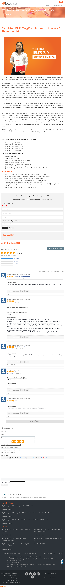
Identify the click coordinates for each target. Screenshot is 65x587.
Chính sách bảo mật (49, 553)
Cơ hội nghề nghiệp (57, 5)
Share (18, 294)
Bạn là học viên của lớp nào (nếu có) (16, 312)
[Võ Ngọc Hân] (3, 300)
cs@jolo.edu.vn (52, 577)
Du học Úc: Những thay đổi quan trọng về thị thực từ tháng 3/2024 (24, 178)
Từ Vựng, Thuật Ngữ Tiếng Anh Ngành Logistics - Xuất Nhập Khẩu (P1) (25, 182)
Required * (5, 205)
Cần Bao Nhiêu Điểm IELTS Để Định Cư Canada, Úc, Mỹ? (21, 187)
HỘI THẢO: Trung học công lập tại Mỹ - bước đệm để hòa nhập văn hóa (25, 174)
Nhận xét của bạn (11, 282)
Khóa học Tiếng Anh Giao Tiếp (13, 144)
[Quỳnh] (3, 399)
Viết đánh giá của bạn (56, 248)
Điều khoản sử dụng (30, 553)
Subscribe (13, 294)
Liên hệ (47, 5)
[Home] (5, 495)
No (27, 291)
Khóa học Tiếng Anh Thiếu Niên (14, 148)
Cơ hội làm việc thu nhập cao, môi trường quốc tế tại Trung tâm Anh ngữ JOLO (27, 176)
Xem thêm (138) (35, 421)
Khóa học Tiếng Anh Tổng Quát (14, 146)
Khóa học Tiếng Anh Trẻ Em (13, 150)
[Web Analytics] (3, 586)
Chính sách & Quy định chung (11, 553)
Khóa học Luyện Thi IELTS (12, 143)
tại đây (46, 87)
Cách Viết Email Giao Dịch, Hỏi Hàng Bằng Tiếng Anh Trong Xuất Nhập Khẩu (26, 180)
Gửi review (4, 485)
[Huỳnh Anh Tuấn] (3, 346)
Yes (22, 291)
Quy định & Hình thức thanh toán (11, 582)
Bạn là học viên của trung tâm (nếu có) (17, 307)
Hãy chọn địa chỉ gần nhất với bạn (12, 221)
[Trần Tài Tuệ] (3, 371)
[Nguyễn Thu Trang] (3, 275)
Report (8, 294)
